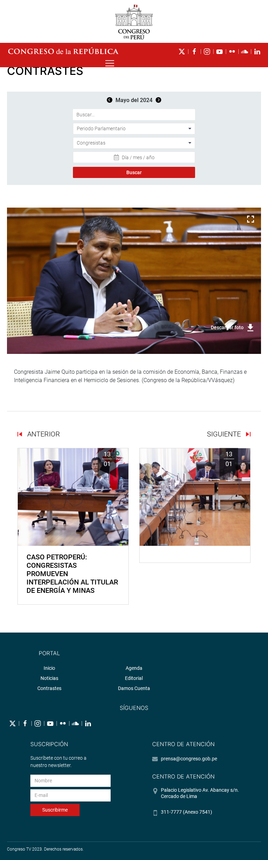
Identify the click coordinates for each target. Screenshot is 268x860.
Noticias (49, 678)
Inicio (49, 668)
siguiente (225, 434)
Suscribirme (55, 810)
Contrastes (49, 688)
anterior (42, 434)
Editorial (134, 678)
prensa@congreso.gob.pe (189, 758)
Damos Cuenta (134, 688)
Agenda (134, 668)
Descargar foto (227, 327)
